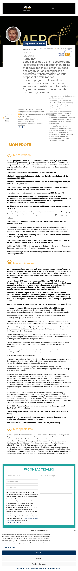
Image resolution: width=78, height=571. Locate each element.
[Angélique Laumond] (13, 34)
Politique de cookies (23, 568)
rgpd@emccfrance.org (13, 522)
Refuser (39, 558)
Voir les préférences (39, 564)
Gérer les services (9, 547)
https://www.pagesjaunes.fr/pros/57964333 (37, 114)
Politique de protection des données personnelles (45, 568)
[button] (75, 531)
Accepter (39, 553)
